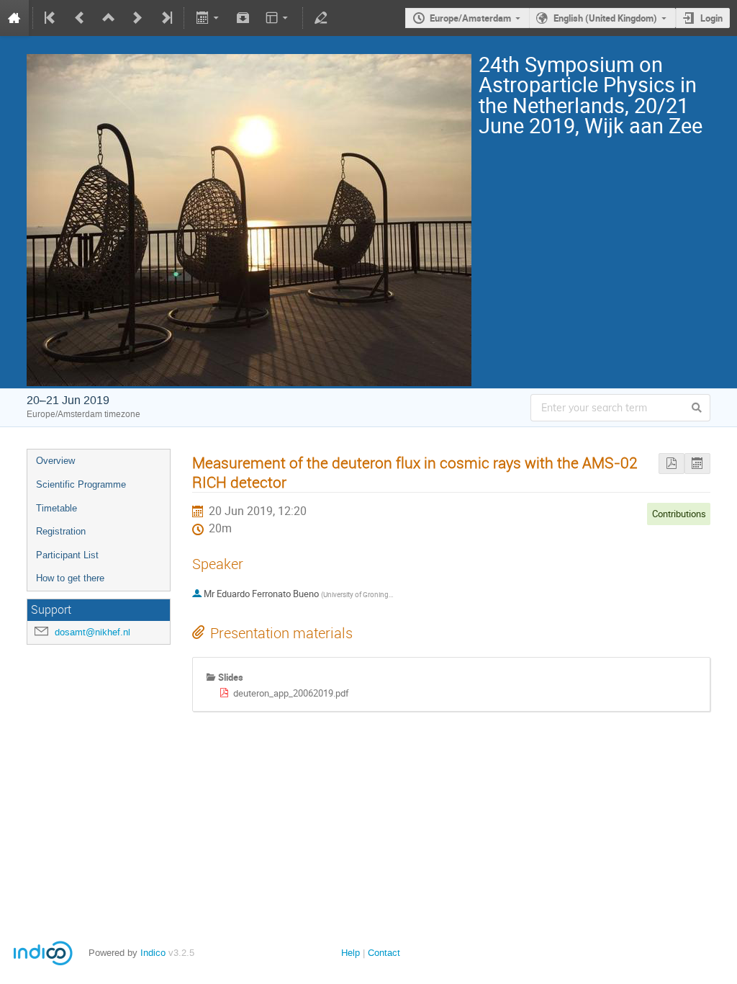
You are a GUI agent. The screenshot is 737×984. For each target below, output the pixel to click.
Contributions (679, 513)
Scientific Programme (81, 484)
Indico (153, 953)
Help (350, 953)
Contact (384, 953)
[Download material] (243, 18)
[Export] (208, 18)
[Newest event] (165, 18)
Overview (55, 460)
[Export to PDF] (671, 463)
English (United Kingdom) (605, 18)
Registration (61, 531)
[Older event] (79, 18)
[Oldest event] (51, 18)
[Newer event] (137, 18)
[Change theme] (278, 18)
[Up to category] (108, 18)
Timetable (56, 508)
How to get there (70, 578)
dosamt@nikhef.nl (92, 632)
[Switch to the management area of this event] (321, 18)
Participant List (67, 555)
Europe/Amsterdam (470, 18)
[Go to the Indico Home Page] (14, 18)
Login (711, 18)
